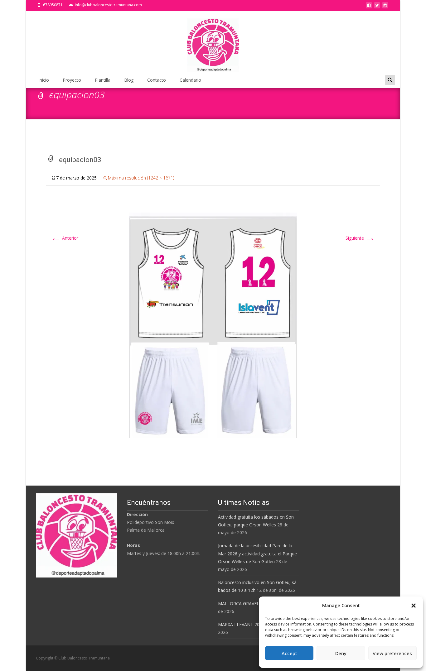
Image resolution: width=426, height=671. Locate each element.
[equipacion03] (213, 325)
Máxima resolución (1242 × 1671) (141, 178)
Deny (340, 653)
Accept (289, 653)
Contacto (156, 80)
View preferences (392, 653)
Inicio (43, 80)
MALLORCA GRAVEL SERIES (246, 603)
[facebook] (369, 7)
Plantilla (102, 80)
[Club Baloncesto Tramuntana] (213, 42)
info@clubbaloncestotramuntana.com (108, 4)
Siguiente (360, 238)
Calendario (190, 80)
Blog (128, 80)
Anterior (64, 238)
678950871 (53, 4)
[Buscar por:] (390, 80)
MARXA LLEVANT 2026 (241, 624)
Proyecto (72, 80)
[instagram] (385, 7)
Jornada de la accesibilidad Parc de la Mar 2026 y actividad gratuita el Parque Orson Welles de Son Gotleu (257, 553)
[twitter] (377, 7)
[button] (413, 605)
